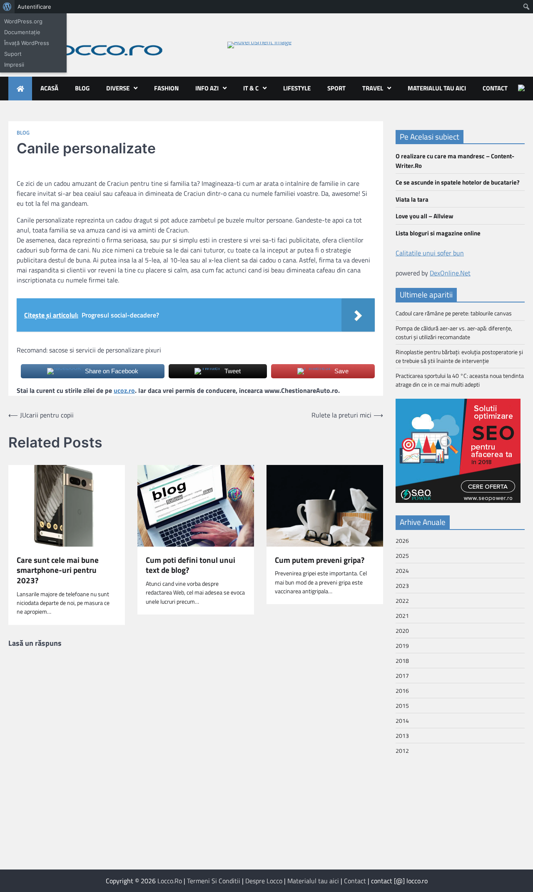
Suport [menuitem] (13, 53)
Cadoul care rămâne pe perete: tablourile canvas (454, 313)
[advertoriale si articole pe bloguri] (458, 500)
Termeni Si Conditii (213, 881)
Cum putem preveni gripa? (319, 560)
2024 (402, 570)
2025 (402, 555)
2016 (402, 690)
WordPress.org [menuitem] (23, 21)
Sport (336, 88)
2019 (402, 645)
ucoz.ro (124, 390)
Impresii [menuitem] (14, 64)
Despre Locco (263, 881)
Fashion (166, 88)
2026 (402, 540)
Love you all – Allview (424, 216)
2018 (402, 660)
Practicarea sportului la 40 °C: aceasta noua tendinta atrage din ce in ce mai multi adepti (460, 380)
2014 (402, 720)
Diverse (118, 88)
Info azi (207, 88)
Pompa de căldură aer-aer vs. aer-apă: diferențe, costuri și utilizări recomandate (454, 332)
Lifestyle (297, 88)
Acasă (49, 88)
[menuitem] (7, 6)
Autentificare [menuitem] (34, 6)
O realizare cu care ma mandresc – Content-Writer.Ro (455, 160)
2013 (402, 735)
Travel (372, 88)
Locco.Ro (169, 881)
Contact (495, 88)
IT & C (251, 88)
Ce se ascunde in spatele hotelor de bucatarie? (458, 182)
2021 (402, 615)
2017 (402, 675)
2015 (402, 705)
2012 (402, 750)
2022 (402, 600)
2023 (402, 585)
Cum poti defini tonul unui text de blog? (190, 565)
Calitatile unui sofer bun (430, 253)
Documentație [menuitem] (22, 32)
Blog (82, 88)
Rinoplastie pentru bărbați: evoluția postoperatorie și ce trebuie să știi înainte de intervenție (459, 356)
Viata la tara (412, 199)
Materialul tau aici (437, 88)
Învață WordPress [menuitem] (26, 43)
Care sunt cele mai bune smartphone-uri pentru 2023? (58, 570)
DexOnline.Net (450, 273)
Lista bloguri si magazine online (438, 233)
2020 (402, 630)
